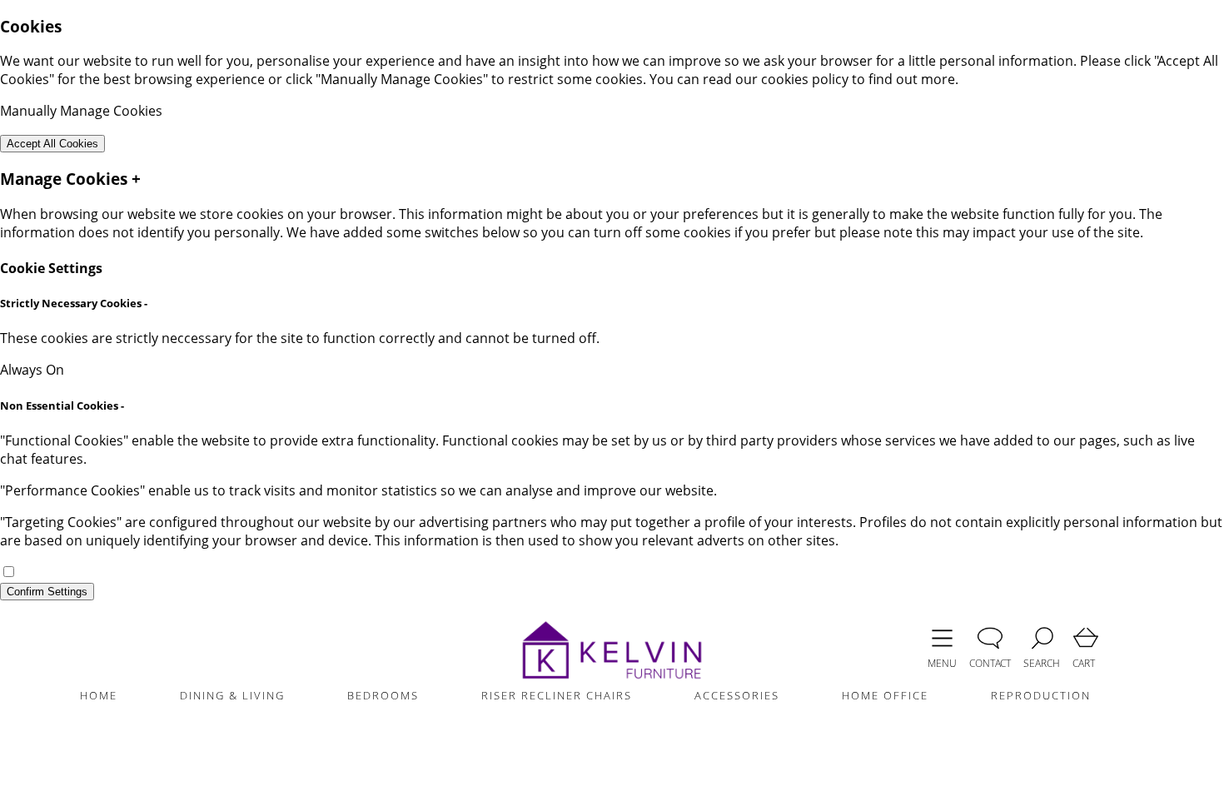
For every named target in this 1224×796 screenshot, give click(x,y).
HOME (98, 695)
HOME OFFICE (885, 695)
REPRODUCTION (1041, 695)
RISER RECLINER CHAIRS (556, 695)
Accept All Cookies (52, 143)
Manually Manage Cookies (81, 111)
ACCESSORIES (736, 695)
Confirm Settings (47, 591)
